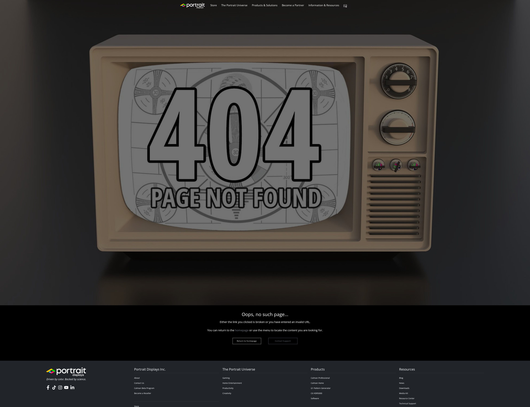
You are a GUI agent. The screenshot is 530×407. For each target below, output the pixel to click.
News (401, 383)
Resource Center (406, 398)
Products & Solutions (264, 5)
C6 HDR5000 (316, 393)
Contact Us (139, 383)
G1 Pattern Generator (321, 388)
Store (213, 5)
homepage (242, 330)
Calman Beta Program (144, 388)
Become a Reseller (142, 393)
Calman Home (317, 383)
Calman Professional (320, 378)
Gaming (226, 378)
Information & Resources (323, 5)
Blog (401, 378)
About (137, 378)
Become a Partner (293, 5)
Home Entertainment (232, 383)
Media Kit (403, 393)
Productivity (227, 388)
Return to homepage (247, 341)
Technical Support (407, 403)
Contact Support (283, 341)
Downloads (404, 388)
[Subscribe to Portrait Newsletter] (346, 5)
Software (315, 398)
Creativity (226, 393)
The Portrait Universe (234, 5)
